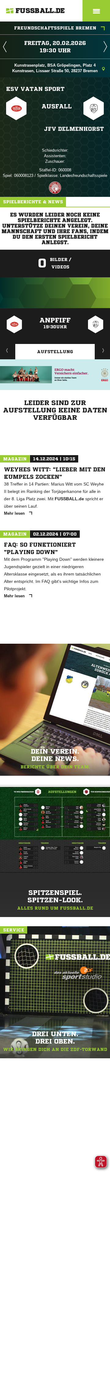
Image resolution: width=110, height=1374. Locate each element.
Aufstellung (55, 351)
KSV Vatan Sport (35, 89)
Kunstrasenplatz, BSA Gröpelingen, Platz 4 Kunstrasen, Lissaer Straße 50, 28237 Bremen (55, 68)
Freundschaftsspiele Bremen (55, 28)
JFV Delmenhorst (74, 128)
